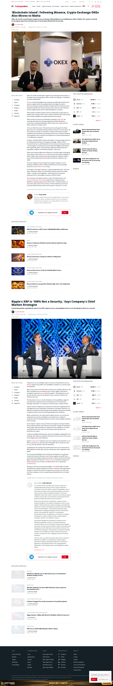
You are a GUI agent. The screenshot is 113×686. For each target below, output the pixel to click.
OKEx (28, 102)
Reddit (16, 110)
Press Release (15, 664)
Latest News (78, 124)
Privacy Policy (77, 670)
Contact (74, 1)
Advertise (81, 1)
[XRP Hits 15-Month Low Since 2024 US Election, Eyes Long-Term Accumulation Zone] (18, 589)
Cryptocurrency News (57, 189)
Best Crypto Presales (48, 659)
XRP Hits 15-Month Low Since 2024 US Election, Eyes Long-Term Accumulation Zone (46, 588)
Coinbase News (31, 478)
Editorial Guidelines (79, 662)
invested (54, 466)
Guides (38, 6)
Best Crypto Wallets (48, 667)
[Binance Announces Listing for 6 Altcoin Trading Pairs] (18, 258)
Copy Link (17, 116)
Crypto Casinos (64, 6)
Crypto (14, 659)
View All (98, 120)
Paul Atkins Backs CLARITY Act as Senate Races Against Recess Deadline (91, 141)
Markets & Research (75, 6)
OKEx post (60, 119)
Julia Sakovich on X (39, 550)
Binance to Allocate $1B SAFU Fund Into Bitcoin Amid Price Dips (47, 243)
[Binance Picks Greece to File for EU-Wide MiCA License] (18, 271)
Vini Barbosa (32, 617)
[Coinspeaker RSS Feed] (100, 1)
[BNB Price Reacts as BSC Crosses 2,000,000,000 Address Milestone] (18, 230)
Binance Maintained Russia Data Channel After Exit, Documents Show (91, 131)
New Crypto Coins (47, 662)
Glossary (29, 667)
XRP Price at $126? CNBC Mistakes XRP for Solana (42, 629)
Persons (29, 659)
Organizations (31, 657)
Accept (94, 679)
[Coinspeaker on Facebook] (89, 1)
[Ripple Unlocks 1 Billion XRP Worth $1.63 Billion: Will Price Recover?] (18, 616)
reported (45, 154)
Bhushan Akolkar (33, 245)
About (67, 1)
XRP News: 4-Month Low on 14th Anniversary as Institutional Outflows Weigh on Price (46, 574)
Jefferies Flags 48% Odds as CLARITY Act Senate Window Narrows (90, 150)
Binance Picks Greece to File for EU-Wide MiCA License (44, 270)
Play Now (107, 683)
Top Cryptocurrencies (83, 94)
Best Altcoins (46, 657)
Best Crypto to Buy (48, 654)
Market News (30, 585)
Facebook (16, 100)
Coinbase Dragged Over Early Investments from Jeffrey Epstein (47, 601)
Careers (76, 659)
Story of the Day (16, 654)
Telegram (16, 108)
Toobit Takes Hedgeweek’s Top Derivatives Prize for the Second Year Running (91, 160)
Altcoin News (30, 189)
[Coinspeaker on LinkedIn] (98, 1)
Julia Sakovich (20, 311)
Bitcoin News (38, 189)
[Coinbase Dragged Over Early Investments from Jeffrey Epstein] (18, 603)
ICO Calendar (55, 6)
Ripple (28, 384)
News (33, 6)
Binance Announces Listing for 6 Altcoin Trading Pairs (44, 257)
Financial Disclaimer (79, 667)
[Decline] (109, 672)
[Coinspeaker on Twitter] (92, 1)
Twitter (16, 102)
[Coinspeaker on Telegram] (95, 1)
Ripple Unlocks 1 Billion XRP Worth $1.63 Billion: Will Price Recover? (48, 615)
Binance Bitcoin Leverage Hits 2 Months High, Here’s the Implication (48, 284)
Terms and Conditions (79, 664)
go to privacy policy (104, 679)
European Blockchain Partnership (36, 180)
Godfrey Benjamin (33, 231)
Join (65, 212)
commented (35, 441)
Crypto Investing (46, 6)
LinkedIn (16, 113)
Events (76, 169)
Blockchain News (46, 189)
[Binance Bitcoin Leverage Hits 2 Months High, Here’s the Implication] (18, 285)
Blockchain (15, 662)
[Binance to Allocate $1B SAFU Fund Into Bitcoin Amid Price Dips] (18, 244)
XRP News (60, 478)
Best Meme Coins (47, 664)
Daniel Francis (32, 577)
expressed (43, 393)
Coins (28, 654)
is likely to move (41, 166)
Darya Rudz (20, 24)
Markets (14, 657)
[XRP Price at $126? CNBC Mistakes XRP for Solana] (18, 630)
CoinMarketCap (48, 460)
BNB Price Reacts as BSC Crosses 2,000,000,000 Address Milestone (47, 229)
